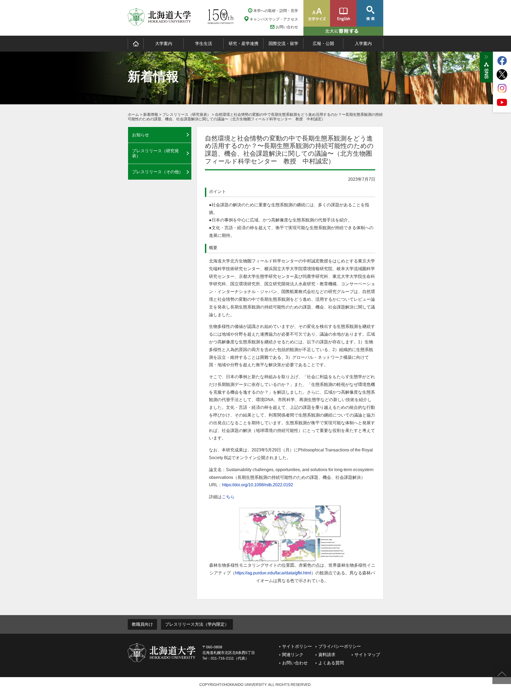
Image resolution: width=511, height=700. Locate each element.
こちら (228, 497)
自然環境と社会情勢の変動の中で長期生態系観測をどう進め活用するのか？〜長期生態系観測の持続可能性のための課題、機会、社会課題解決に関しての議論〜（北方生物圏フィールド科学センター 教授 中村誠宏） (255, 116)
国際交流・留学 (283, 43)
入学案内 (363, 43)
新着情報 (150, 114)
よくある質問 (331, 663)
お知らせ (140, 135)
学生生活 (203, 43)
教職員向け (142, 624)
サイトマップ (367, 654)
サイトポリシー (297, 646)
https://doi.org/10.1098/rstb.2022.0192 (257, 485)
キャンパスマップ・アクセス (274, 19)
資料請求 (326, 654)
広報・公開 (323, 43)
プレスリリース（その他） (157, 172)
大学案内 (163, 43)
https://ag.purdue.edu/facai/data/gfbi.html (273, 573)
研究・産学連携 (243, 43)
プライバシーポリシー (339, 646)
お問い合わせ (287, 27)
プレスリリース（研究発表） (186, 114)
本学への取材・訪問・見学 (275, 11)
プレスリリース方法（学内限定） (197, 624)
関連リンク (292, 654)
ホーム (133, 114)
